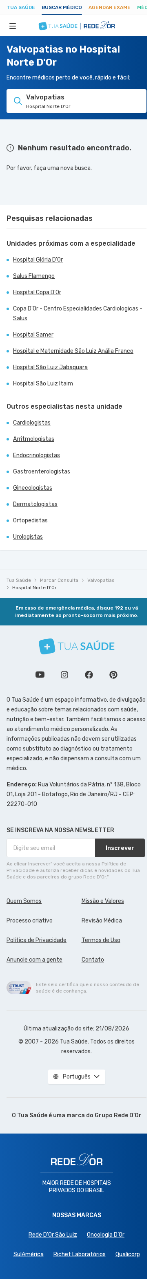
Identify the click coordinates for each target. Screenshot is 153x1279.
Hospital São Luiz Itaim (43, 383)
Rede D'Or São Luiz (53, 1234)
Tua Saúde (21, 7)
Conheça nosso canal (40, 675)
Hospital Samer (33, 334)
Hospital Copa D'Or (37, 292)
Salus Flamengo (34, 276)
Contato (93, 959)
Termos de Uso (101, 940)
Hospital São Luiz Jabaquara (50, 367)
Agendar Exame (110, 7)
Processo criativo (30, 920)
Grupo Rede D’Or (118, 1115)
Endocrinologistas (36, 455)
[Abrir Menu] (13, 26)
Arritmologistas (33, 439)
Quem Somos (24, 901)
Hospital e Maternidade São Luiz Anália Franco (73, 351)
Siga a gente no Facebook (89, 675)
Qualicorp (127, 1254)
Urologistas (28, 536)
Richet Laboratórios (79, 1254)
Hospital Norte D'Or (34, 587)
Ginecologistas (32, 487)
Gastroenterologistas (41, 471)
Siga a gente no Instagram (64, 675)
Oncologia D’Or (105, 1234)
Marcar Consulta (59, 580)
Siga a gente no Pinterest (113, 675)
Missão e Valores (103, 901)
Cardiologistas (32, 422)
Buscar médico (62, 7)
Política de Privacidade (37, 940)
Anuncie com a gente (34, 959)
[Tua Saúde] (77, 646)
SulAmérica (28, 1254)
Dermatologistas (35, 504)
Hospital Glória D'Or (38, 259)
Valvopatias (101, 580)
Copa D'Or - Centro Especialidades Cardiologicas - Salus (77, 313)
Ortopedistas (30, 520)
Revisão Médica (102, 920)
